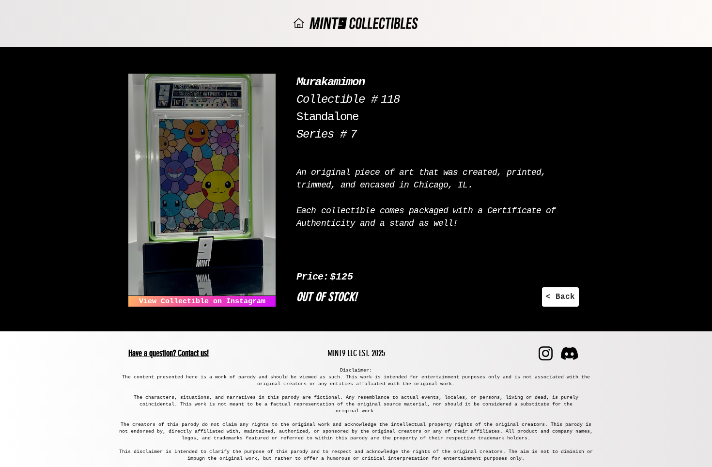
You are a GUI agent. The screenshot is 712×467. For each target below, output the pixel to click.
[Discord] (569, 353)
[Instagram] (545, 353)
